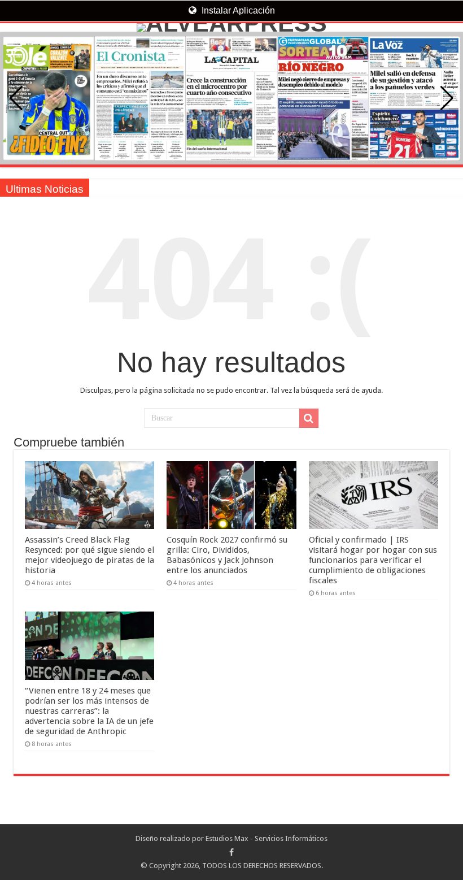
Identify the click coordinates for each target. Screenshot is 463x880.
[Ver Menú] (14, 51)
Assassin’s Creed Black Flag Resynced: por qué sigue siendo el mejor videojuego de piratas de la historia (89, 555)
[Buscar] (308, 418)
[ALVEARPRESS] (231, 27)
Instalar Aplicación (237, 10)
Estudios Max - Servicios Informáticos (266, 838)
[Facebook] (231, 852)
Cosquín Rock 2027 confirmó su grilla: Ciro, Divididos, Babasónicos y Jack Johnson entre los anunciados (227, 555)
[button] (447, 98)
